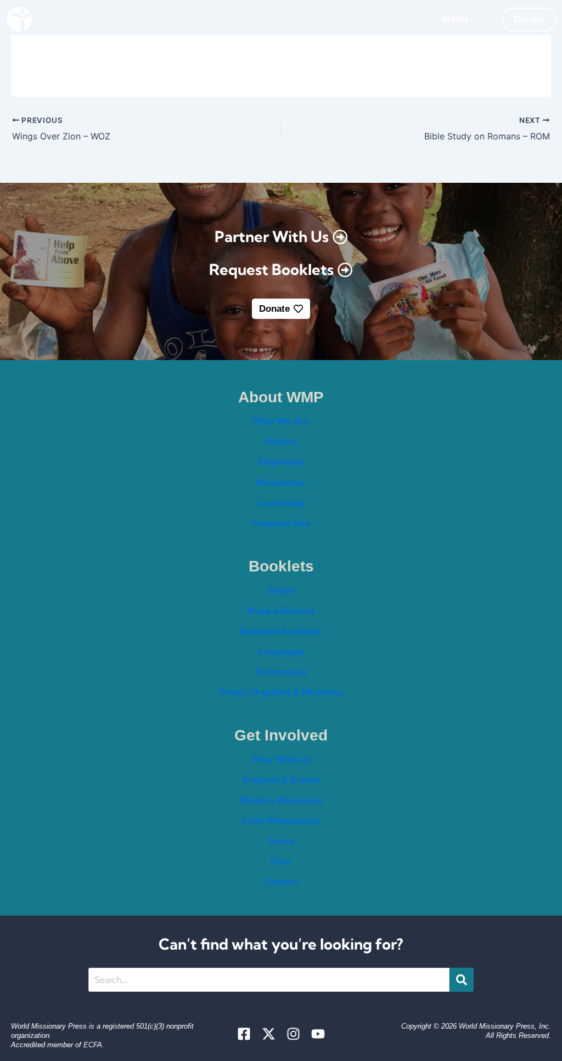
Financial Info (281, 523)
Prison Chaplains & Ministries (281, 692)
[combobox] (269, 980)
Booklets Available (281, 631)
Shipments (281, 461)
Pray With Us (281, 759)
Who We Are (281, 420)
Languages (281, 651)
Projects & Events (281, 779)
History (281, 441)
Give (281, 861)
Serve (281, 840)
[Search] (461, 980)
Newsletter (281, 482)
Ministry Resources (281, 800)
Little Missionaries (281, 820)
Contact (281, 881)
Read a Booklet (281, 610)
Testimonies (281, 671)
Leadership (281, 502)
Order (281, 590)
